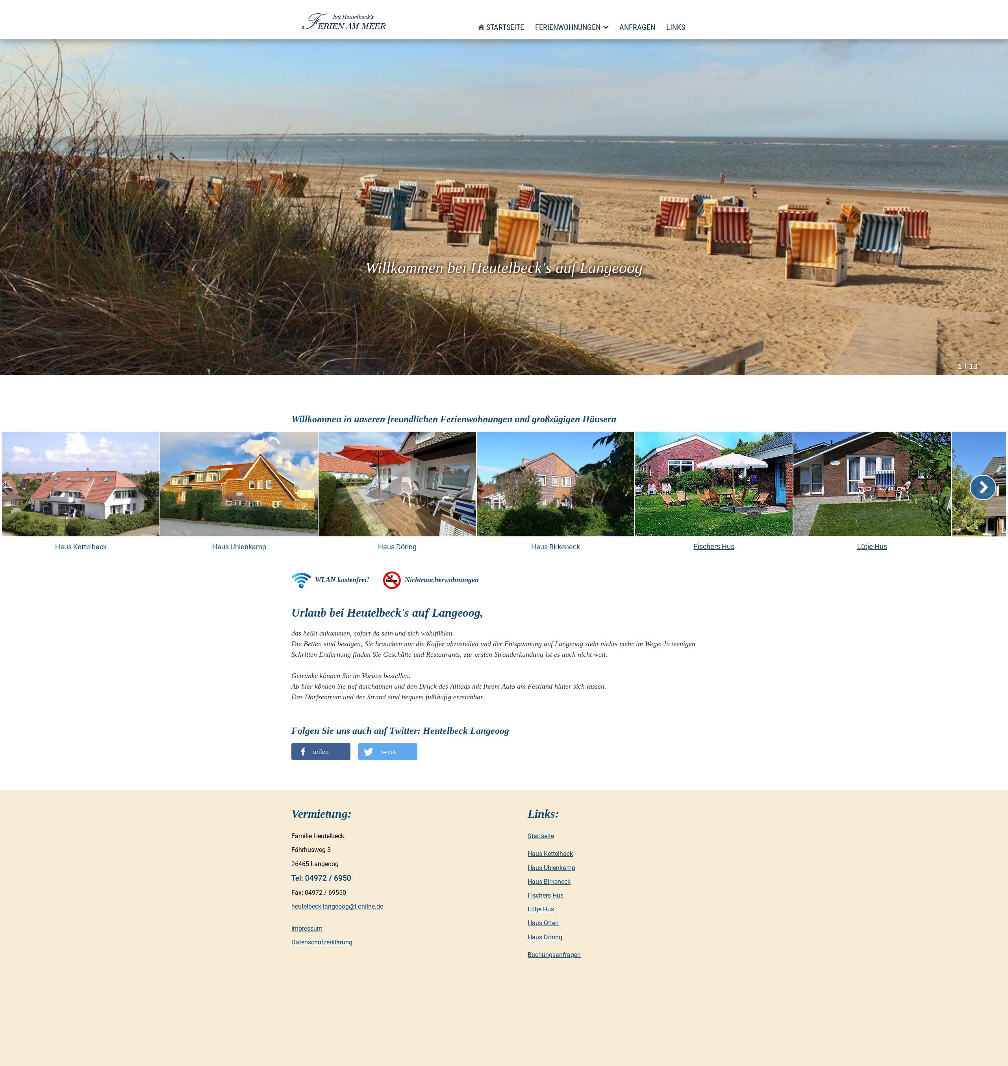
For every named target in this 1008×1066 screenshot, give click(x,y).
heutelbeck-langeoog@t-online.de (337, 906)
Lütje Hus (541, 909)
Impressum (306, 928)
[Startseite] (345, 20)
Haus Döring (545, 937)
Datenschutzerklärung (321, 942)
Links (675, 27)
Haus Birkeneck (549, 881)
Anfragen (637, 27)
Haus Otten (543, 923)
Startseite (505, 27)
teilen (321, 752)
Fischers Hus (545, 895)
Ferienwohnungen (567, 27)
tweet (388, 752)
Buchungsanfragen (554, 955)
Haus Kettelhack (550, 853)
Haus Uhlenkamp (551, 868)
